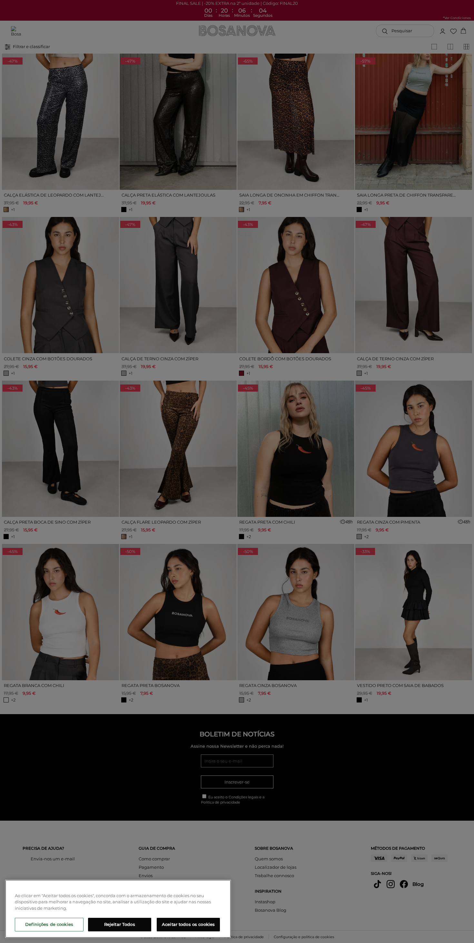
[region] (118, 909)
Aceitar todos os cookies (188, 924)
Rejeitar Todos (119, 924)
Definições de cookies (49, 924)
